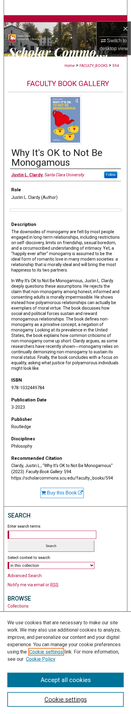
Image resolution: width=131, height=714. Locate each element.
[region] (65, 662)
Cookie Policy (40, 659)
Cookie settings (46, 652)
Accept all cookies (66, 680)
